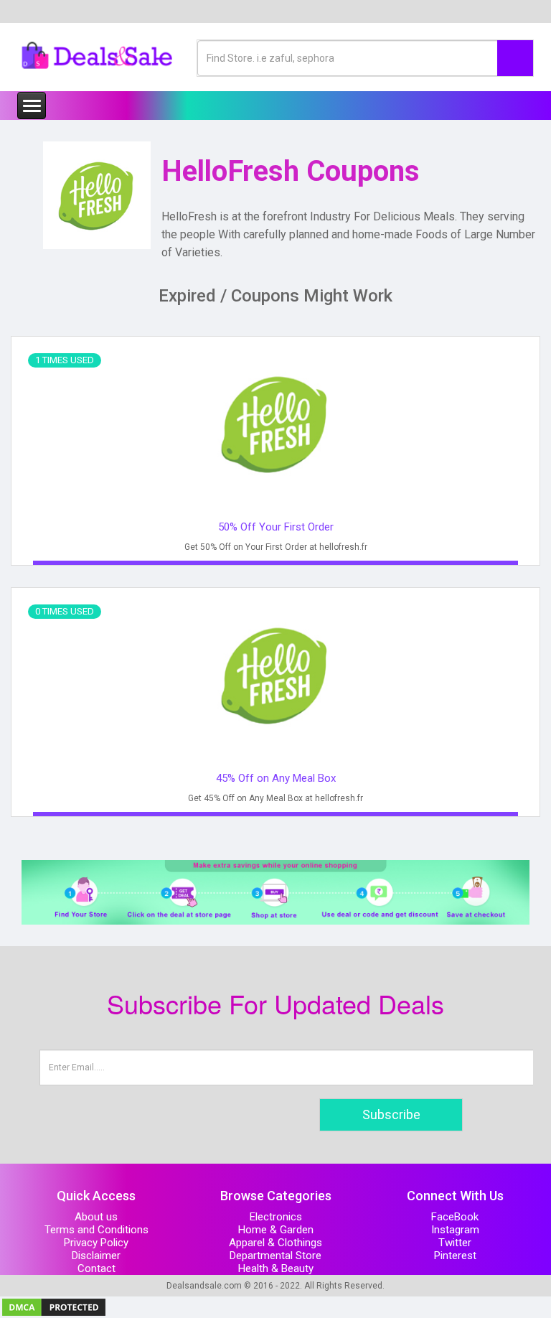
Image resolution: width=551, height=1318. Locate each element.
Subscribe (391, 1114)
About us (96, 1216)
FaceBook (455, 1216)
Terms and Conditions (96, 1229)
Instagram (455, 1229)
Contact (96, 1268)
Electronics (276, 1216)
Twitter (454, 1242)
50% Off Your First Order (276, 526)
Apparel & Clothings (275, 1242)
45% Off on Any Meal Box (276, 778)
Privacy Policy (96, 1242)
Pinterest (455, 1255)
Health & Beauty (276, 1268)
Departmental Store (275, 1255)
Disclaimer (96, 1255)
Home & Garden (276, 1229)
